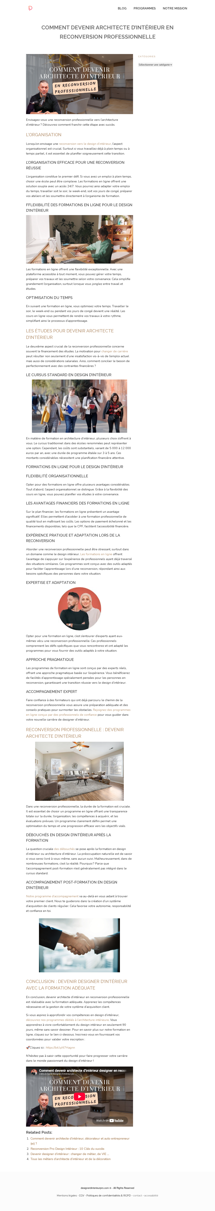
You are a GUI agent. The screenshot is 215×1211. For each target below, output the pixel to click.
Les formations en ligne (96, 554)
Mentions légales (67, 1195)
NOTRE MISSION (175, 8)
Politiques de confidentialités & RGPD (108, 1195)
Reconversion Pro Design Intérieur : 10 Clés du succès (67, 1149)
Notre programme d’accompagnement (52, 896)
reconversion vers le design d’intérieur (85, 144)
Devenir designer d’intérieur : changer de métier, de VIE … (70, 1154)
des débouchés (64, 849)
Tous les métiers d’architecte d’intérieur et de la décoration (71, 1159)
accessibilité (151, 1195)
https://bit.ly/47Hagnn (60, 1048)
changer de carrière (114, 351)
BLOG (122, 8)
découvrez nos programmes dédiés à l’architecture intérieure (67, 1020)
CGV (81, 1195)
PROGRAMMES (145, 8)
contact (137, 1195)
